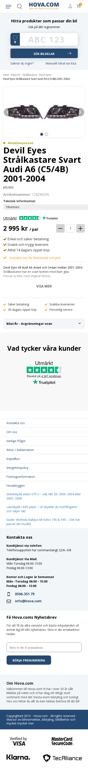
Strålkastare (30, 75)
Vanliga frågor (16, 441)
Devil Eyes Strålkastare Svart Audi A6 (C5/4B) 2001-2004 (36, 79)
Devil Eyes (45, 75)
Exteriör (16, 75)
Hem (6, 75)
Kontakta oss (15, 423)
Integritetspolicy (17, 468)
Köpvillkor (13, 459)
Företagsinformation (20, 477)
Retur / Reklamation (20, 450)
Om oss (11, 432)
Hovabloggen (15, 486)
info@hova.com (28, 601)
